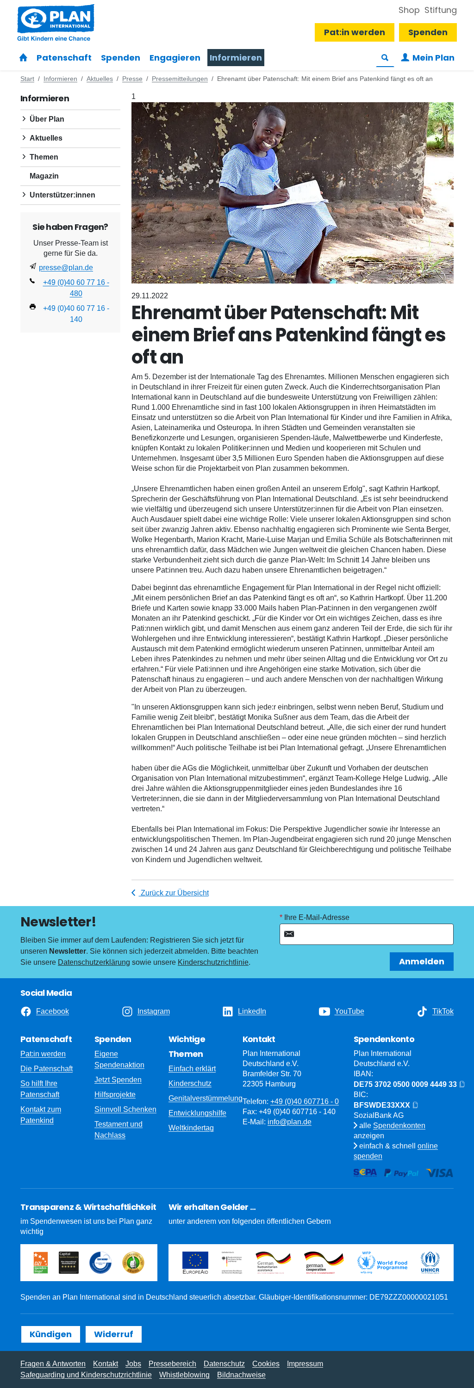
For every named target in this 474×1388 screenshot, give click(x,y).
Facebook (52, 1011)
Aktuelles (46, 138)
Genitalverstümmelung (205, 1098)
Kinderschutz (190, 1083)
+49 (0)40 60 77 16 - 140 (76, 313)
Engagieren (175, 57)
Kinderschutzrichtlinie (213, 962)
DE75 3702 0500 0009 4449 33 (406, 1084)
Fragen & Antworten (53, 1364)
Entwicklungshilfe (197, 1113)
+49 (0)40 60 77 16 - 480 (76, 287)
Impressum (305, 1364)
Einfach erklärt (192, 1069)
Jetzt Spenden (118, 1080)
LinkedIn (252, 1011)
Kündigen (51, 1334)
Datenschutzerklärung (94, 962)
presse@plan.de (66, 267)
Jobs (133, 1364)
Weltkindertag (191, 1128)
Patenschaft (64, 57)
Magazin (44, 176)
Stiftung (440, 10)
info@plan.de (290, 1122)
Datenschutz (224, 1364)
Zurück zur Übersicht (174, 893)
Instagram (153, 1011)
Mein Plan (433, 57)
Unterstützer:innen (62, 195)
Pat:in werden (354, 32)
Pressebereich (172, 1364)
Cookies (266, 1364)
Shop (409, 10)
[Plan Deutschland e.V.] (23, 57)
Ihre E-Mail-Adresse (316, 917)
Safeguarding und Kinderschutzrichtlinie (86, 1375)
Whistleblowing (184, 1375)
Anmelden (421, 961)
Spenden (120, 57)
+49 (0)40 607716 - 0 (304, 1101)
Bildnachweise (241, 1375)
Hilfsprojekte (115, 1094)
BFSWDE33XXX (383, 1105)
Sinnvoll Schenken (125, 1109)
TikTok (443, 1011)
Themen (44, 157)
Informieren (236, 57)
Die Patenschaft (46, 1069)
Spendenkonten (399, 1125)
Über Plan (47, 119)
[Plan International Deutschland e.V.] (55, 22)
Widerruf (113, 1334)
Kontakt (105, 1364)
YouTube (349, 1011)
